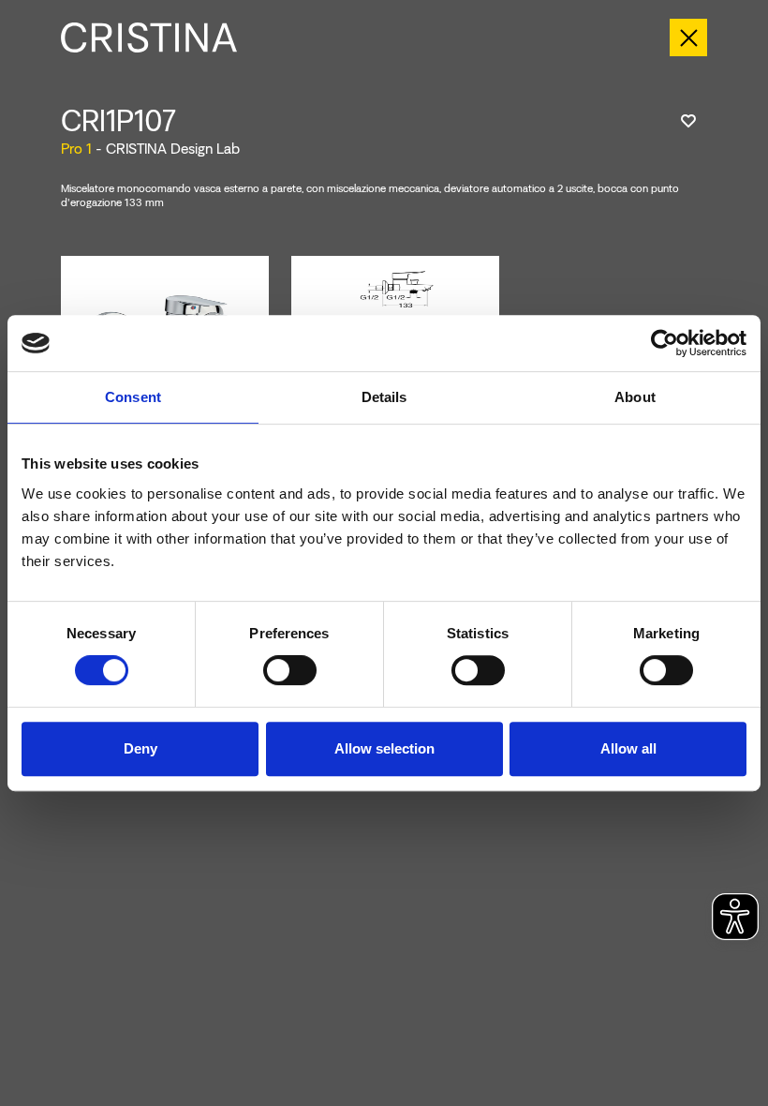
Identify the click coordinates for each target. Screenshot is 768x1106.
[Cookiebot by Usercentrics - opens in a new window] (664, 343)
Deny (140, 748)
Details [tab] (384, 397)
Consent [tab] (133, 397)
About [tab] (635, 397)
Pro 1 (76, 148)
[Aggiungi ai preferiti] (688, 121)
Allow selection (384, 748)
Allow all (628, 748)
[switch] (290, 670)
